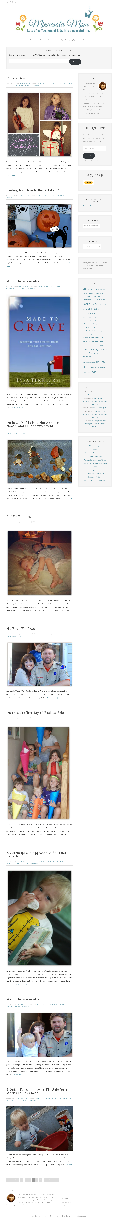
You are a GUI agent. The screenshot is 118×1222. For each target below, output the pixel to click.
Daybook (99, 296)
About (95, 470)
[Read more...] (12, 175)
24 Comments (17, 636)
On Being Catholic (98, 349)
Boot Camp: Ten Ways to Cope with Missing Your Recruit (95, 401)
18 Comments (25, 1006)
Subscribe (75, 62)
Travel (88, 372)
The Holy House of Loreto (95, 453)
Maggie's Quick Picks (90, 331)
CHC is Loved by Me (99, 408)
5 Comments (32, 524)
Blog (95, 449)
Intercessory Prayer (91, 324)
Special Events (52, 195)
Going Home (42, 83)
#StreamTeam (91, 289)
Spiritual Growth (18, 85)
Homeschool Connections (95, 473)
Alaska (101, 289)
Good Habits (93, 308)
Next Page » (53, 1180)
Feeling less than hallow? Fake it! (32, 190)
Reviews (49, 861)
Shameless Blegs (96, 357)
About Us (65, 1198)
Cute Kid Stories (89, 296)
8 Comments (35, 863)
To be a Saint (16, 78)
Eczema (94, 299)
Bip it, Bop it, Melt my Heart (95, 480)
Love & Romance (101, 328)
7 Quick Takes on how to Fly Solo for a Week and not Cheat (36, 1091)
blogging (94, 293)
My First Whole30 (20, 629)
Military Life (91, 334)
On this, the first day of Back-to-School (37, 713)
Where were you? (95, 446)
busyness (101, 293)
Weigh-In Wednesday (23, 281)
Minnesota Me (62, 83)
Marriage (100, 331)
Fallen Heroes (101, 300)
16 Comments (33, 720)
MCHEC (85, 334)
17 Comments (24, 433)
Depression (87, 299)
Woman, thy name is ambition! (95, 460)
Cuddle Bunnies (18, 517)
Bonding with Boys (95, 456)
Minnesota (85, 337)
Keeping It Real (56, 1098)
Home (63, 1191)
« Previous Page (13, 1180)
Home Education (96, 318)
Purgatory (92, 353)
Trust (93, 371)
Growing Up (51, 522)
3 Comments (35, 85)
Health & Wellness (44, 286)
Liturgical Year (90, 327)
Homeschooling (52, 83)
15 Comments (31, 288)
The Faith (28, 85)
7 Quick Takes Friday (43, 1098)
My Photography (67, 1202)
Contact (64, 1206)
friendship (99, 304)
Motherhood (52, 431)
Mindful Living (99, 334)
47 (46, 1180)
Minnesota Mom (59, 19)
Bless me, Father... (95, 477)
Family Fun (89, 303)
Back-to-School (42, 718)
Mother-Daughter (96, 337)
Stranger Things (96, 367)
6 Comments (32, 1100)
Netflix (100, 341)
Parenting (86, 353)
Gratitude (42, 522)
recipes (97, 353)
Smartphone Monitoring (89, 362)
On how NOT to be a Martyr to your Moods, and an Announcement (34, 424)
